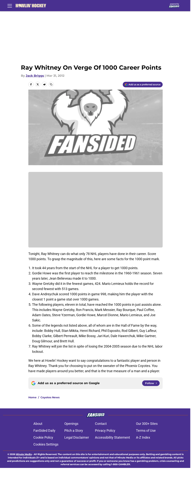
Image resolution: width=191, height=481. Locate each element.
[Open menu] (9, 5)
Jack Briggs (35, 75)
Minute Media (24, 454)
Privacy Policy (105, 430)
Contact (101, 424)
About (37, 424)
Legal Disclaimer (76, 437)
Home (32, 397)
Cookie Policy (43, 437)
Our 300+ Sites (147, 424)
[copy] (51, 84)
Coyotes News (50, 397)
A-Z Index (143, 437)
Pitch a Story (73, 430)
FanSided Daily (44, 430)
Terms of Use (146, 430)
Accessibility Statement (112, 437)
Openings (71, 424)
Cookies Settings (45, 444)
